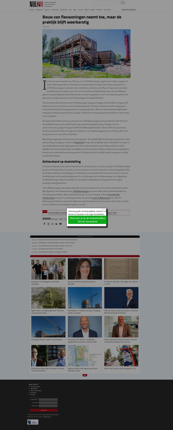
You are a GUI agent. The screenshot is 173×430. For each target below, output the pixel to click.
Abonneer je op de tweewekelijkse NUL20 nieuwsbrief (87, 219)
